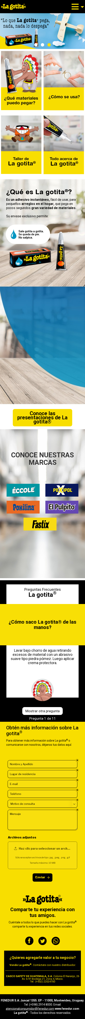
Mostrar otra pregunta (42, 711)
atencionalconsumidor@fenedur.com (30, 1008)
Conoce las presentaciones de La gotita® (42, 417)
